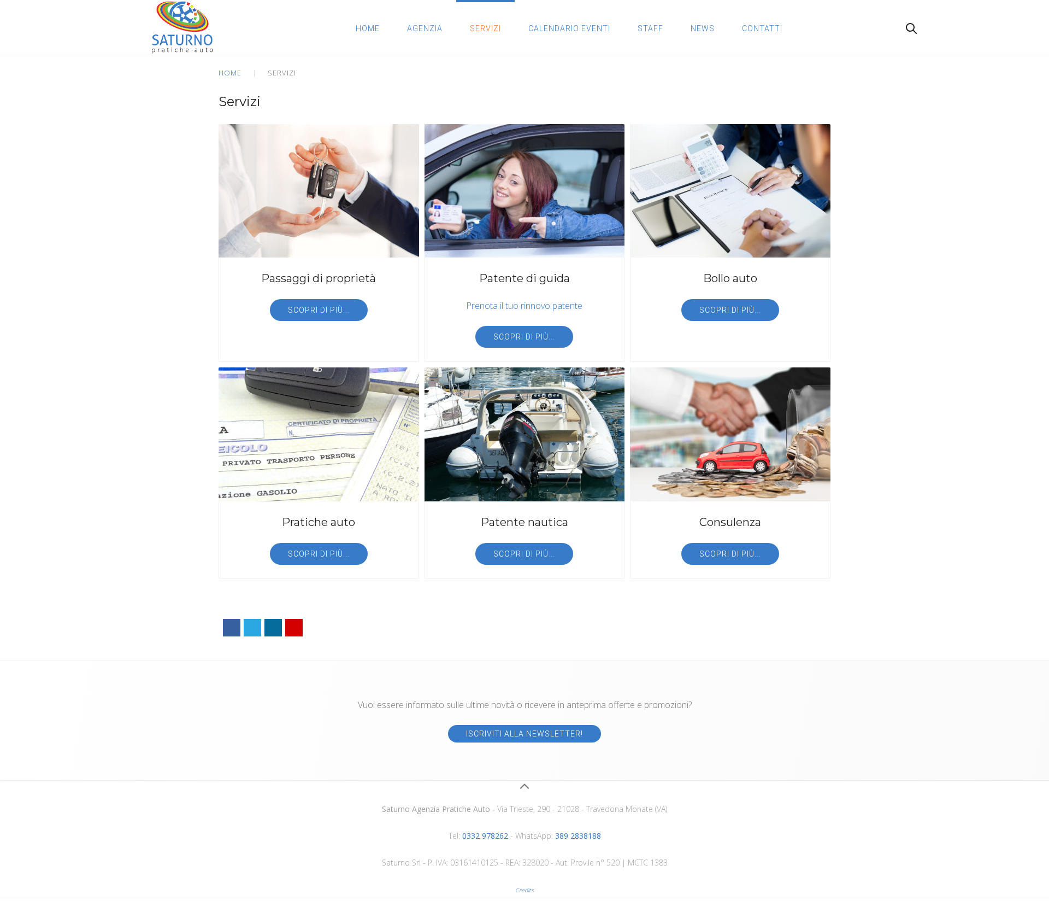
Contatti (762, 28)
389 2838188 (578, 836)
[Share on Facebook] (231, 627)
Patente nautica (524, 522)
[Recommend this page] (294, 627)
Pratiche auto (318, 522)
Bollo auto (730, 278)
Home (368, 28)
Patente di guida (524, 278)
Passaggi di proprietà (318, 278)
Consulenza (730, 522)
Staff (650, 28)
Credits (524, 890)
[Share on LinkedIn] (273, 627)
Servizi (485, 28)
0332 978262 (485, 836)
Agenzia (425, 28)
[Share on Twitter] (252, 627)
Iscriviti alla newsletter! (524, 733)
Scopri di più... (319, 310)
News (703, 28)
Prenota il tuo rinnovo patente (524, 306)
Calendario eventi (569, 28)
